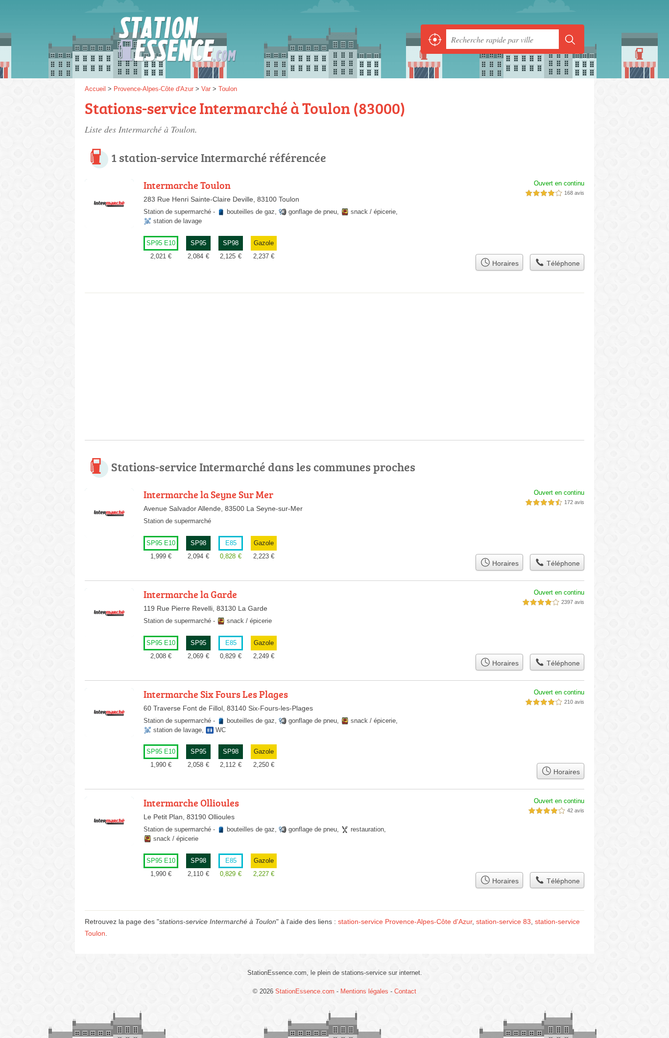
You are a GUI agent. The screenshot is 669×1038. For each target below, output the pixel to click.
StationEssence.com (192, 39)
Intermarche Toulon (187, 185)
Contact (405, 991)
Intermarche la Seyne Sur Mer (208, 494)
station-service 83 (503, 921)
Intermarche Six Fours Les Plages (215, 694)
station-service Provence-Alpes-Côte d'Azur (405, 921)
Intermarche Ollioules (191, 802)
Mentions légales (364, 991)
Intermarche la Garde (190, 594)
